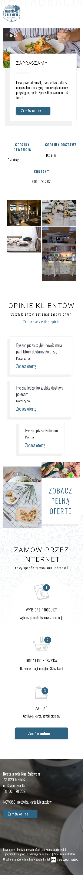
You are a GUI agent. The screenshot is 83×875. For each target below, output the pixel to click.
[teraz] (26, 159)
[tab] (11, 35)
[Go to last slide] (65, 35)
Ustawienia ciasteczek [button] (53, 849)
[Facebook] (8, 830)
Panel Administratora (64, 854)
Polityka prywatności (28, 849)
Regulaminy (9, 849)
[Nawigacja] (75, 13)
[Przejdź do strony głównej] (12, 13)
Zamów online (31, 110)
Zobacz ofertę (26, 366)
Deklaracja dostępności (39, 854)
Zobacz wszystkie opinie (41, 321)
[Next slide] (71, 35)
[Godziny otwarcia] (33, 160)
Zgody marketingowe (14, 854)
